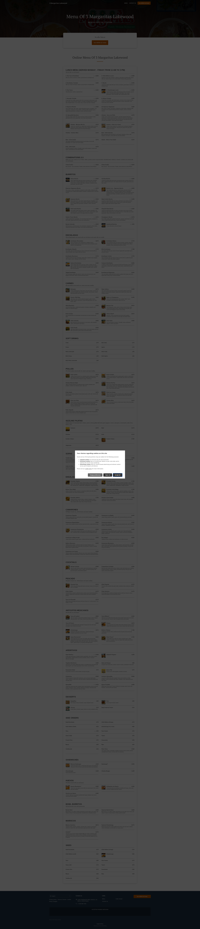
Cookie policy (88, 468)
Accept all (117, 475)
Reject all (107, 475)
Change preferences (95, 475)
